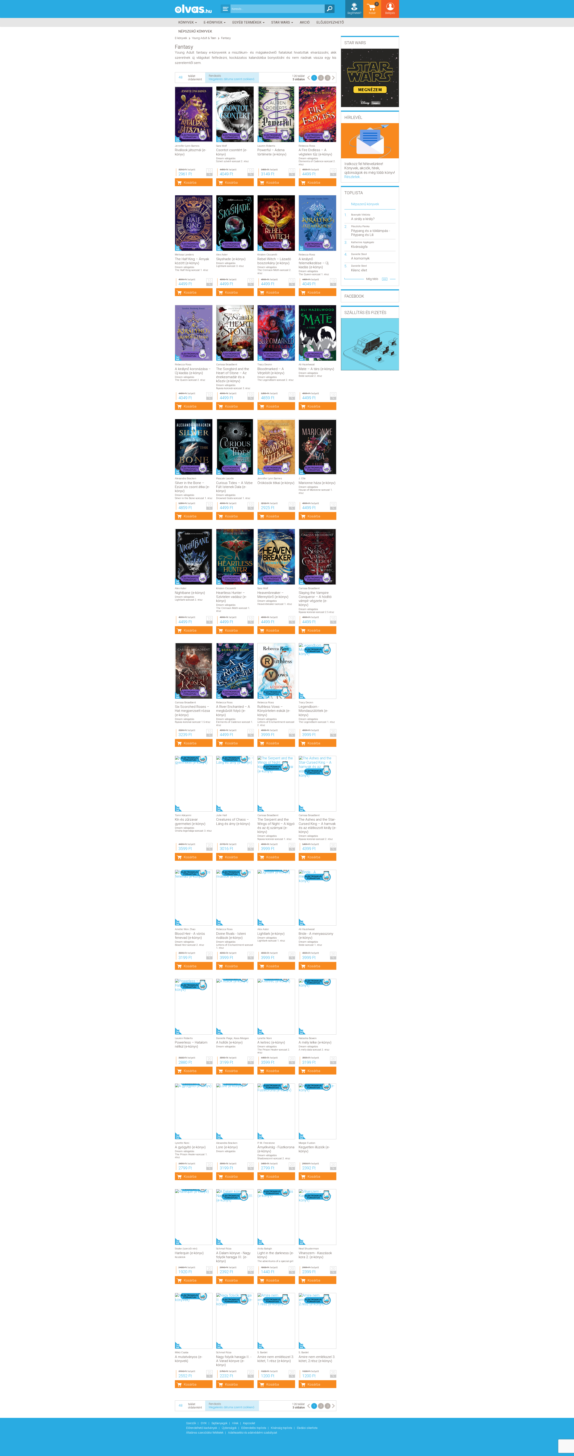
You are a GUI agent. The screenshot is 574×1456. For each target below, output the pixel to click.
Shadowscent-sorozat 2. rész (273, 1158)
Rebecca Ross (307, 145)
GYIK (204, 1423)
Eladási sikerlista (307, 1428)
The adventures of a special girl (275, 1261)
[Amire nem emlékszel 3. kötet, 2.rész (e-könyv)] (317, 1299)
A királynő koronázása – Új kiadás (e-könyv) (193, 371)
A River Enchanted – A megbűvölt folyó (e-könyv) (233, 711)
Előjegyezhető (330, 22)
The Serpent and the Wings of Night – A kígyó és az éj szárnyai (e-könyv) (276, 825)
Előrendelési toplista (254, 1428)
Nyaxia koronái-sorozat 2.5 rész (316, 612)
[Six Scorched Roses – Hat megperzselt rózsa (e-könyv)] (193, 671)
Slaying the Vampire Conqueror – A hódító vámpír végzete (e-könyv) (315, 599)
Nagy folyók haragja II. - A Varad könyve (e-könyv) (233, 1361)
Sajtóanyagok (219, 1423)
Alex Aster (222, 254)
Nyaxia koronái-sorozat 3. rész (233, 388)
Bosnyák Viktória (360, 214)
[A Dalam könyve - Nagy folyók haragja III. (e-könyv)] (235, 1195)
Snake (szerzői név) (186, 1248)
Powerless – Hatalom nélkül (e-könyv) (191, 1044)
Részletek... (353, 177)
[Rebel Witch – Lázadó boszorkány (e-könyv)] (276, 223)
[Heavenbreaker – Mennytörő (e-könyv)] (276, 556)
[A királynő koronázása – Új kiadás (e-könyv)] (193, 333)
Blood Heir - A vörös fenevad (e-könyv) (190, 936)
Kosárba (190, 183)
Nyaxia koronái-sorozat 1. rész (274, 839)
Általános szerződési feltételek (205, 1432)
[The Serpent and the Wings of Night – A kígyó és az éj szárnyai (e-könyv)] (276, 764)
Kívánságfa (359, 247)
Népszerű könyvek (195, 31)
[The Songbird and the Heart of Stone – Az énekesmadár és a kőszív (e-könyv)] (235, 333)
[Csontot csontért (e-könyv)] (235, 114)
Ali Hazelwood (307, 364)
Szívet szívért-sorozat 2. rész (232, 161)
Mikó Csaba (181, 1352)
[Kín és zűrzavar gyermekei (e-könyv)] (193, 760)
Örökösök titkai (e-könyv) (275, 483)
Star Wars (281, 22)
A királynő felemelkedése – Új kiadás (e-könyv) (313, 263)
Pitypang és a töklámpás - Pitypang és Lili (370, 233)
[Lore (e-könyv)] (235, 1086)
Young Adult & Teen (204, 38)
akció (305, 22)
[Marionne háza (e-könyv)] (317, 447)
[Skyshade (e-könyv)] (235, 223)
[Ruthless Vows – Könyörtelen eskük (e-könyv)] (276, 671)
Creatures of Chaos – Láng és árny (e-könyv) (233, 821)
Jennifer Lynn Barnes (187, 145)
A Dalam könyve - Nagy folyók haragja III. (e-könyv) (233, 1257)
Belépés (390, 13)
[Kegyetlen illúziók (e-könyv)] (317, 1088)
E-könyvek (213, 22)
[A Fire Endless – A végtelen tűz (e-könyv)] (317, 114)
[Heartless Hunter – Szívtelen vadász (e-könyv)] (235, 556)
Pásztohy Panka (360, 226)
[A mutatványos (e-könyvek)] (193, 1297)
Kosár (373, 8)
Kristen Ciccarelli (267, 254)
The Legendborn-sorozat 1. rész (317, 722)
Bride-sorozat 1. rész (310, 945)
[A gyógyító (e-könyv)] (193, 1086)
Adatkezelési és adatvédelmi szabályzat (252, 1432)
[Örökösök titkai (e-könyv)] (276, 447)
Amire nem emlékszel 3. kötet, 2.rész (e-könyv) (317, 1359)
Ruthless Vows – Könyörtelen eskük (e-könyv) (273, 711)
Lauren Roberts (266, 145)
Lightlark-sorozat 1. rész (271, 940)
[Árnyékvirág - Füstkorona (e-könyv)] (276, 1088)
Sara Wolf (221, 145)
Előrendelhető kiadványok (202, 1428)
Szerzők (191, 1423)
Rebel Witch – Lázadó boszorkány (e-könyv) (274, 261)
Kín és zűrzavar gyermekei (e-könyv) (190, 821)
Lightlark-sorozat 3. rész (230, 266)
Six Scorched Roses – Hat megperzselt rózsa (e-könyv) (192, 711)
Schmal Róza (223, 1248)
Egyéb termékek (247, 22)
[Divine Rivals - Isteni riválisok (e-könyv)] (235, 874)
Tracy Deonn (264, 364)
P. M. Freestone (266, 1143)
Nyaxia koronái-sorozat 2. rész (316, 839)
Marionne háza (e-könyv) (317, 483)
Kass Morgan (241, 1038)
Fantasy (226, 38)
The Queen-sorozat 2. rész (190, 380)
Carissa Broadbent (226, 364)
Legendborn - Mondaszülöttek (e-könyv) (313, 711)
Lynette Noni (264, 1038)
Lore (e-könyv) (227, 1147)
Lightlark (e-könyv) (271, 934)
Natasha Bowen (308, 1038)
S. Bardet (262, 1352)
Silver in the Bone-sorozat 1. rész (193, 498)
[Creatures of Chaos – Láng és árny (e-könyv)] (235, 760)
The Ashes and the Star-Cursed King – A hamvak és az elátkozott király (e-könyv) (317, 825)
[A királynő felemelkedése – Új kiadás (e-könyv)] (317, 223)
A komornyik (360, 258)
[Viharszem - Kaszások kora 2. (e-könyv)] (317, 1195)
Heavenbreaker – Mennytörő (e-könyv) (272, 595)
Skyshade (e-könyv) (231, 259)
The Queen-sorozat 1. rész (314, 274)
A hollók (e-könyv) (229, 1042)
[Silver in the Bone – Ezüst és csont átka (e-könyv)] (193, 447)
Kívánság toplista (282, 1428)
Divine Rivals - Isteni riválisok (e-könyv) (231, 936)
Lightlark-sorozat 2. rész (188, 599)
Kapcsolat (249, 1423)
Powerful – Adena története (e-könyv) (271, 152)
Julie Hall (221, 815)
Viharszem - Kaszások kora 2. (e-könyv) (315, 1255)
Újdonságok (229, 1428)
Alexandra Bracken (185, 478)
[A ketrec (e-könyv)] (276, 981)
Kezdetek (180, 1257)
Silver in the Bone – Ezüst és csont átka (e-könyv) (192, 487)
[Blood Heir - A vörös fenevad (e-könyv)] (193, 874)
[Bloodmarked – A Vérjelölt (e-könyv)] (276, 333)
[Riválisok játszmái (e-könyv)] (193, 114)
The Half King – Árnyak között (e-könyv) (192, 261)
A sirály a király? (363, 219)
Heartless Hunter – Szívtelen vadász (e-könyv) (231, 597)
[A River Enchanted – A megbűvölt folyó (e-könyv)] (235, 671)
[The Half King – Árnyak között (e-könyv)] (193, 223)
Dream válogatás (225, 158)
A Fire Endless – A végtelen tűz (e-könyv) (315, 152)
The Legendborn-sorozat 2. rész (275, 380)
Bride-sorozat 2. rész (310, 376)
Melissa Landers (184, 254)
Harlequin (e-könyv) (189, 1253)
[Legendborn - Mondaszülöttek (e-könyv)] (317, 649)
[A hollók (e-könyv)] (235, 981)
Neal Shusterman (309, 1248)
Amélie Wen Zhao (185, 929)
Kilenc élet (359, 270)
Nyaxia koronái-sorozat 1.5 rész (192, 722)
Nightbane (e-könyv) (190, 593)
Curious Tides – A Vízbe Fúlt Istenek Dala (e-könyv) (234, 487)
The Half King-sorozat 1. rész (191, 270)
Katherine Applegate (362, 242)
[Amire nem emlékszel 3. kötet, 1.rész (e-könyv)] (276, 1299)
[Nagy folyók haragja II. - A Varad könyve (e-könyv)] (235, 1299)
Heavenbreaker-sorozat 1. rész (274, 604)
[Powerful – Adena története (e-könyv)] (276, 114)
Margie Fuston (307, 1143)
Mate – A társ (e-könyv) (316, 369)
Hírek (235, 1423)
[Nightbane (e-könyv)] (193, 556)
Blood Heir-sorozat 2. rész (189, 945)
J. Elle (302, 478)
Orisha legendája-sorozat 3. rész (193, 830)
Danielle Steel (359, 254)
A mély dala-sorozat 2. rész (314, 1049)
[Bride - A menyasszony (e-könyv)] (317, 876)
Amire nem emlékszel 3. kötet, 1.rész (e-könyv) (275, 1359)
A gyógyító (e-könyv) (190, 1147)
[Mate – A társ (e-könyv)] (317, 333)
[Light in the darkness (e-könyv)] (276, 1193)
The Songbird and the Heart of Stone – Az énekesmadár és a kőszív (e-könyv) (232, 375)
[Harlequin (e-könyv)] (193, 1191)
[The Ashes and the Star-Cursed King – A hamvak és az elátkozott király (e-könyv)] (317, 767)
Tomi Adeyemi (183, 815)
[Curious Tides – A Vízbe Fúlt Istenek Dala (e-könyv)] (235, 447)
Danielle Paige (224, 1038)
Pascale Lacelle (225, 478)
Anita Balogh (264, 1248)
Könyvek (186, 22)
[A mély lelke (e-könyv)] (317, 983)
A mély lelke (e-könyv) (315, 1042)
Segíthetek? (354, 13)
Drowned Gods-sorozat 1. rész (233, 498)
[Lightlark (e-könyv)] (276, 872)
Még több (372, 279)
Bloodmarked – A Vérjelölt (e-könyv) (270, 371)
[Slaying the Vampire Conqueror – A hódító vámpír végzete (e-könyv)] (317, 556)
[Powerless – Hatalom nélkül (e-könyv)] (193, 985)
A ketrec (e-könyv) (271, 1042)
